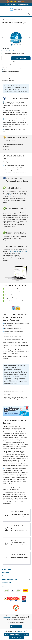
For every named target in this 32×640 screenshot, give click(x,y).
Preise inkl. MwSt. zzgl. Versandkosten (10, 50)
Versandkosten (7, 617)
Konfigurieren (24, 634)
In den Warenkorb (21, 58)
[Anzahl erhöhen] (9, 58)
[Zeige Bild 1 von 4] (11, 44)
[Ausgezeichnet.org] (16, 607)
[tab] (15, 79)
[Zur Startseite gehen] (16, 9)
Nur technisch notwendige (12, 634)
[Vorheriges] (2, 37)
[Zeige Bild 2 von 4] (14, 44)
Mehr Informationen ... (22, 631)
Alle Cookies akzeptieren (16, 637)
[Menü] (3, 14)
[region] (16, 37)
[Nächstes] (29, 37)
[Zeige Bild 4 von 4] (20, 44)
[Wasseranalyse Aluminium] (16, 37)
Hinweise (23, 1)
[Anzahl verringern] (3, 58)
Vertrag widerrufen (16, 626)
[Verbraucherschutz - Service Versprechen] (24, 599)
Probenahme (12, 195)
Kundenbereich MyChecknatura (19, 251)
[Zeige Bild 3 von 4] (17, 44)
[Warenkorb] (29, 14)
